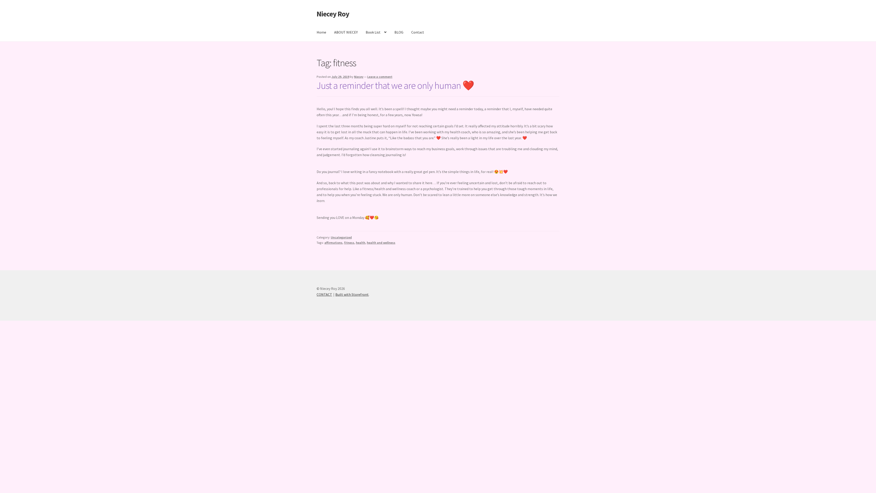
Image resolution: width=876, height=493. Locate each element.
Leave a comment (379, 77)
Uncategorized (341, 237)
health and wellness (381, 243)
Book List (373, 32)
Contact (417, 32)
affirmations (333, 243)
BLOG (398, 32)
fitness (349, 243)
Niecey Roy (333, 13)
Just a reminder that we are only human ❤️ (395, 85)
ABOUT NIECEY (346, 32)
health (360, 243)
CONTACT (324, 294)
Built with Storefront (352, 294)
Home (321, 32)
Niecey (358, 77)
